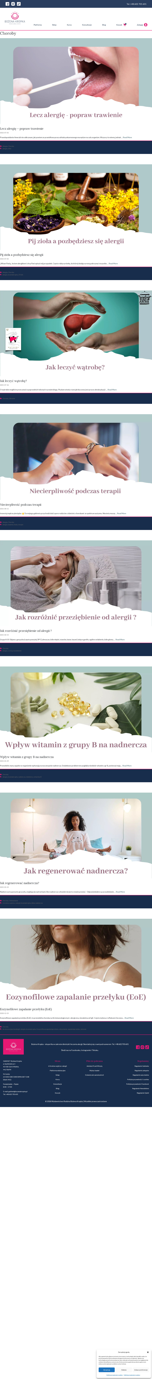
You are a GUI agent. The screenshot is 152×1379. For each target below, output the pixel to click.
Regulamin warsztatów (141, 1075)
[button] (148, 1352)
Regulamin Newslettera (140, 1088)
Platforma (38, 25)
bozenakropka (13, 275)
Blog (104, 25)
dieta (33, 903)
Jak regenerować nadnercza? (19, 883)
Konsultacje (87, 25)
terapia (20, 525)
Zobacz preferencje (141, 1370)
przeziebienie (16, 651)
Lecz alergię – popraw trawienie (21, 128)
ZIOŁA (20, 275)
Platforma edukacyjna (57, 1070)
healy (16, 525)
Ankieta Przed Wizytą (94, 1066)
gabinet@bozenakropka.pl (17, 1091)
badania (10, 525)
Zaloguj (140, 25)
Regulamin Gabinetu (142, 1066)
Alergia (5, 146)
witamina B (37, 777)
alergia (4, 148)
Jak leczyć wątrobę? (13, 381)
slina (9, 148)
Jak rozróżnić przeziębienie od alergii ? (26, 631)
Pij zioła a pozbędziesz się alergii (21, 255)
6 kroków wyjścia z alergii (11, 903)
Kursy (69, 25)
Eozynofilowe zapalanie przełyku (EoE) (26, 1009)
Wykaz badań (94, 1070)
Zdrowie (12, 398)
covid (10, 651)
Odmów (123, 1370)
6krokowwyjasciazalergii (11, 1029)
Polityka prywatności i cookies (115, 1375)
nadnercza (21, 777)
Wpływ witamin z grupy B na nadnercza (27, 757)
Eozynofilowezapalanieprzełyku (48, 1029)
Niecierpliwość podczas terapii (20, 505)
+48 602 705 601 (138, 4)
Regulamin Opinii (143, 1093)
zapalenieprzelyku (74, 1029)
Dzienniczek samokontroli (94, 1075)
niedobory (29, 777)
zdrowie (83, 1029)
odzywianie (63, 1029)
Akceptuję (106, 1370)
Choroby (11, 146)
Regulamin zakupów (142, 1070)
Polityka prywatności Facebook (137, 1084)
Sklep (54, 25)
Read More (127, 137)
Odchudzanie (13, 901)
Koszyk (121, 24)
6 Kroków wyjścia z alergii (57, 1066)
